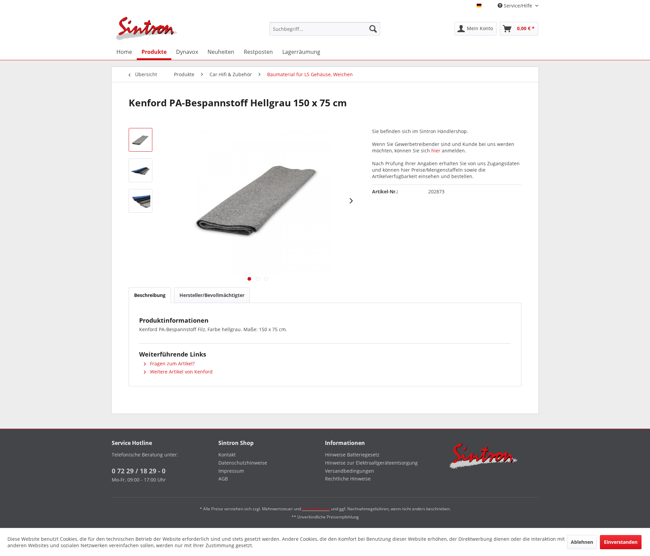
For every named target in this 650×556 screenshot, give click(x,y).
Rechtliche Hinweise (348, 478)
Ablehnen (582, 542)
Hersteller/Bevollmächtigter (211, 295)
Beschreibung (150, 295)
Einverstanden (620, 542)
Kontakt (227, 454)
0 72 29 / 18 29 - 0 (139, 471)
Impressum (231, 471)
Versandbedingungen (349, 471)
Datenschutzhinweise (242, 462)
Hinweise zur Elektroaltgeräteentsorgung (371, 462)
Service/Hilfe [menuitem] (518, 5)
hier (435, 150)
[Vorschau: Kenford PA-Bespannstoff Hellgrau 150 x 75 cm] (140, 140)
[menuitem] (325, 29)
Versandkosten (316, 509)
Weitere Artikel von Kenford (181, 371)
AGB (223, 478)
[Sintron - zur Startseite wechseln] (146, 28)
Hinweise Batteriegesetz (352, 454)
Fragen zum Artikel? (172, 363)
